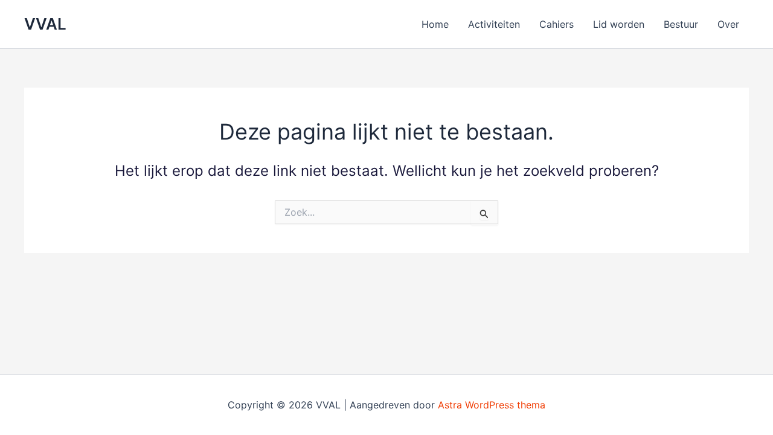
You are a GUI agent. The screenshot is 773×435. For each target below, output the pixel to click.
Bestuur (681, 24)
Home (435, 24)
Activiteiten (494, 24)
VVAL (45, 23)
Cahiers (556, 24)
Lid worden (618, 24)
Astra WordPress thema (491, 405)
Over (728, 24)
